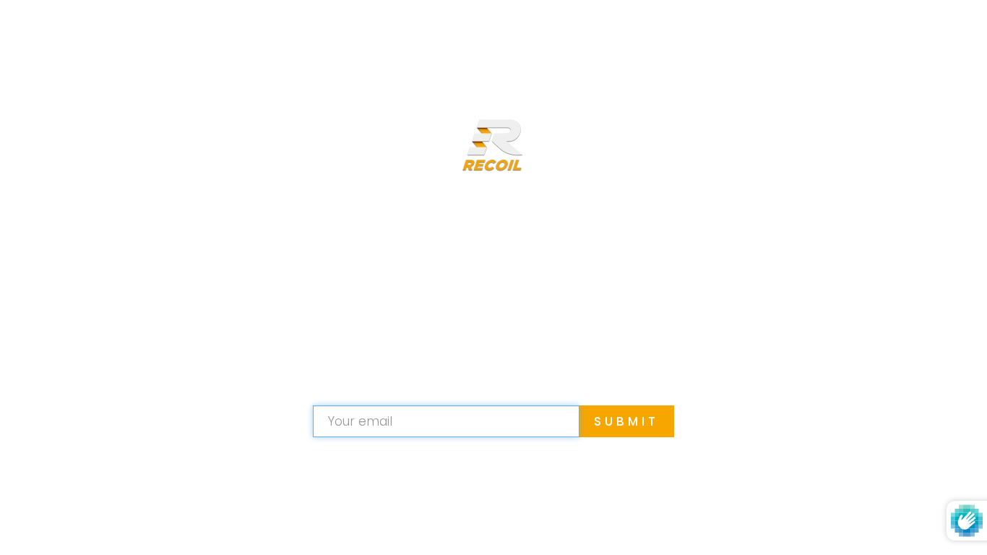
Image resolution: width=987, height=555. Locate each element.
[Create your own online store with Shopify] (575, 522)
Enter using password (887, 35)
